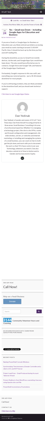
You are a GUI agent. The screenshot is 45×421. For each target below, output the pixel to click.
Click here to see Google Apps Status (15, 94)
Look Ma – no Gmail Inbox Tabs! (23, 20)
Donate (12, 301)
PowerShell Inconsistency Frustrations (16, 387)
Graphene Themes (16, 418)
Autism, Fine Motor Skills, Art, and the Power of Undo (21, 24)
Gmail (14, 37)
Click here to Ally (8, 411)
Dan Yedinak (6, 37)
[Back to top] (40, 416)
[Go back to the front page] (22, 4)
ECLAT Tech (6, 12)
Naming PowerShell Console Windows (16, 362)
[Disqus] (22, 196)
